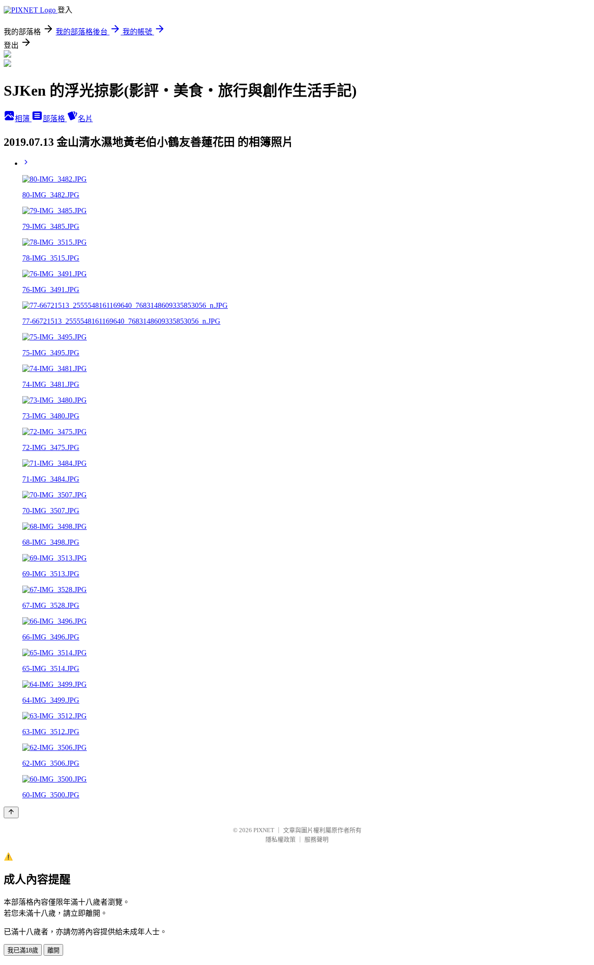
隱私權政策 (280, 839)
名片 (85, 119)
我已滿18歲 (22, 950)
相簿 (23, 119)
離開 (53, 950)
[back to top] (11, 812)
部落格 (55, 119)
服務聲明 (316, 839)
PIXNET (263, 830)
